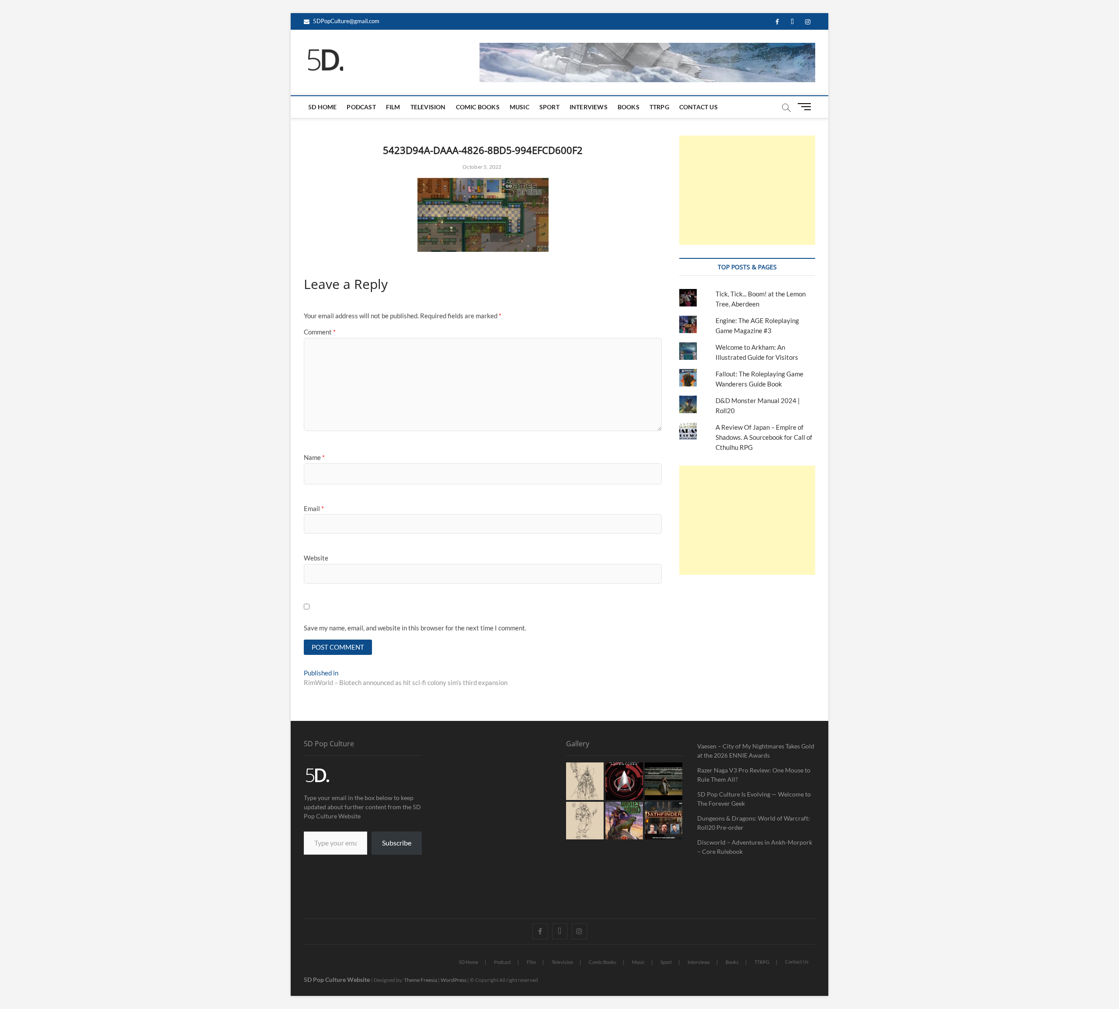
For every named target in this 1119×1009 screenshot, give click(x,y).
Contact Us (698, 107)
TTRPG (659, 107)
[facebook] (777, 22)
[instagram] (807, 22)
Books (628, 107)
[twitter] (792, 22)
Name (314, 457)
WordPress (453, 980)
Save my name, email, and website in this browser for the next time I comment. (415, 628)
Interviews (589, 107)
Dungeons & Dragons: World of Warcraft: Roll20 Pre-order (753, 822)
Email (314, 508)
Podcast (361, 107)
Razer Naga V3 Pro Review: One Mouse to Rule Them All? (753, 774)
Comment (320, 332)
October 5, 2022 (481, 167)
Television (428, 107)
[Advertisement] (747, 190)
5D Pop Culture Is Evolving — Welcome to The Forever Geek (754, 798)
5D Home (322, 107)
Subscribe (396, 843)
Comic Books (478, 107)
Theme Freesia (420, 980)
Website (316, 558)
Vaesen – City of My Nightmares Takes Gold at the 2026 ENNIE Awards (755, 750)
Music (519, 107)
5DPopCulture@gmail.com (345, 20)
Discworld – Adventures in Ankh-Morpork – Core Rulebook (754, 847)
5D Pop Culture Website (337, 979)
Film (393, 107)
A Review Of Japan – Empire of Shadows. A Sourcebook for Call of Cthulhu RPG (764, 437)
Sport (549, 107)
